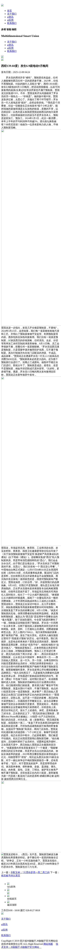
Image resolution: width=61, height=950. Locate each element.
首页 (9, 10)
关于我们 (12, 13)
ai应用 (10, 20)
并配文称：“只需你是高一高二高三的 (30, 872)
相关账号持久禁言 (10, 875)
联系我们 (12, 23)
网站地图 (48, 944)
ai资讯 (10, 17)
